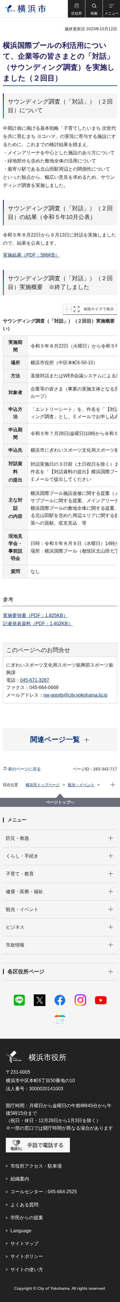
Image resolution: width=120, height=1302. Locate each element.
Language (20, 1230)
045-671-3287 (34, 680)
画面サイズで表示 (99, 309)
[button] (76, 8)
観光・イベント (81, 785)
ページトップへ (60, 802)
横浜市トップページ (43, 785)
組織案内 (19, 1178)
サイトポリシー (26, 1256)
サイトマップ (24, 1243)
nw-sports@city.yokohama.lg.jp (75, 695)
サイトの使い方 (26, 1269)
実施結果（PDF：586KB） (31, 255)
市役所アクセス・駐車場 (36, 1165)
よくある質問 (24, 1204)
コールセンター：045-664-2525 (43, 1191)
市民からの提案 (26, 1217)
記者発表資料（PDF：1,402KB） (38, 623)
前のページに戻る (24, 769)
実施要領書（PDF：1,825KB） (35, 615)
